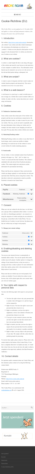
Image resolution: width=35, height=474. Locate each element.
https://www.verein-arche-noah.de (17, 42)
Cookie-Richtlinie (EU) (7, 467)
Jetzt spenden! (5, 453)
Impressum (4, 460)
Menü (18, 14)
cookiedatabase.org (6, 390)
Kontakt (3, 457)
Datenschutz (4, 463)
